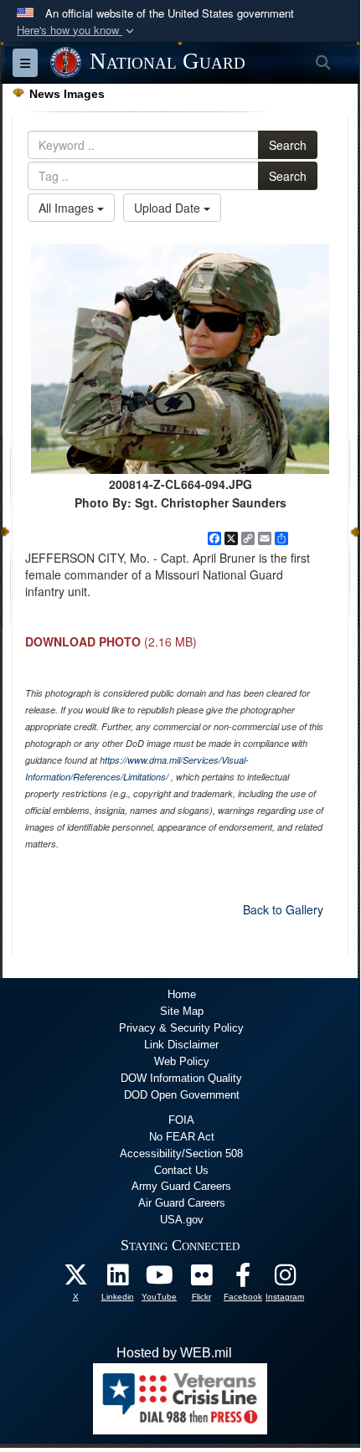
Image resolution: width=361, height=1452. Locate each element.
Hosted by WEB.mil (174, 1353)
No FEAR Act (181, 1136)
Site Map (182, 1011)
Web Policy (181, 1061)
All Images (68, 207)
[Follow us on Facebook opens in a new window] (243, 1279)
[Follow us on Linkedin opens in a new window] (117, 1279)
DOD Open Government (182, 1095)
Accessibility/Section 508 (181, 1153)
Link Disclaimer (181, 1044)
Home (182, 994)
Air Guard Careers (181, 1203)
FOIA (181, 1120)
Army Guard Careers (181, 1186)
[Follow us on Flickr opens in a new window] (201, 1279)
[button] (77, 30)
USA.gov (182, 1219)
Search (288, 144)
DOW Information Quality (181, 1078)
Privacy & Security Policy (181, 1028)
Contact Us (181, 1170)
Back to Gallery (283, 909)
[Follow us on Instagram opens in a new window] (285, 1279)
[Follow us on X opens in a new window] (75, 1279)
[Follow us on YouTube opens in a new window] (159, 1279)
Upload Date (169, 207)
